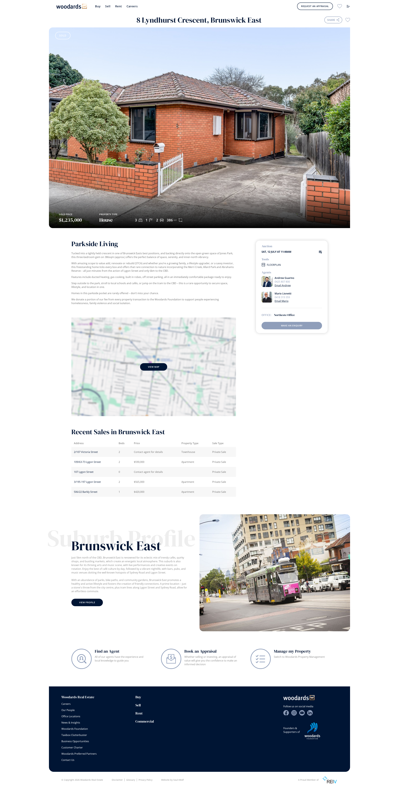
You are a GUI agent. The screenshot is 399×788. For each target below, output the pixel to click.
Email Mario (281, 301)
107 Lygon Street (84, 472)
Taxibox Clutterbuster (74, 735)
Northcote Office (284, 315)
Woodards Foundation (74, 729)
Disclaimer (117, 779)
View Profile (87, 602)
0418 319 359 (282, 297)
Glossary (130, 779)
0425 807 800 (282, 281)
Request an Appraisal (315, 6)
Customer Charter (72, 747)
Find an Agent (107, 651)
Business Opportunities (75, 741)
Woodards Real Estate (77, 697)
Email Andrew (283, 285)
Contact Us (67, 760)
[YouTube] (302, 713)
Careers (132, 6)
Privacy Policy (145, 779)
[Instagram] (294, 713)
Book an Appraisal (200, 651)
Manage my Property (292, 651)
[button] (336, 180)
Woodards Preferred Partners (79, 753)
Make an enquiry (292, 325)
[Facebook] (286, 713)
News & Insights (70, 722)
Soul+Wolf (178, 779)
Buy (98, 6)
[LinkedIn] (310, 713)
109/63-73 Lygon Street (87, 462)
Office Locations (70, 716)
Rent (118, 6)
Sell (107, 6)
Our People (68, 710)
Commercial (144, 721)
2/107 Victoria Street (86, 452)
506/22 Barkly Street (85, 492)
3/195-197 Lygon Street (87, 482)
